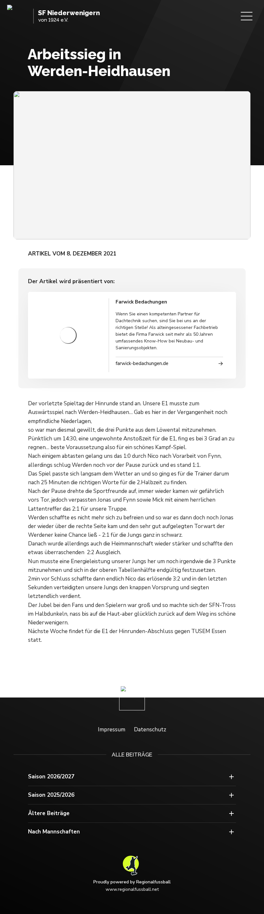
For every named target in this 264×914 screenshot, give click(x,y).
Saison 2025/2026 (51, 795)
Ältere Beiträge (49, 813)
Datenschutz (150, 729)
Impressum (111, 729)
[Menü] (246, 16)
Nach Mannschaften (54, 831)
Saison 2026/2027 (51, 776)
